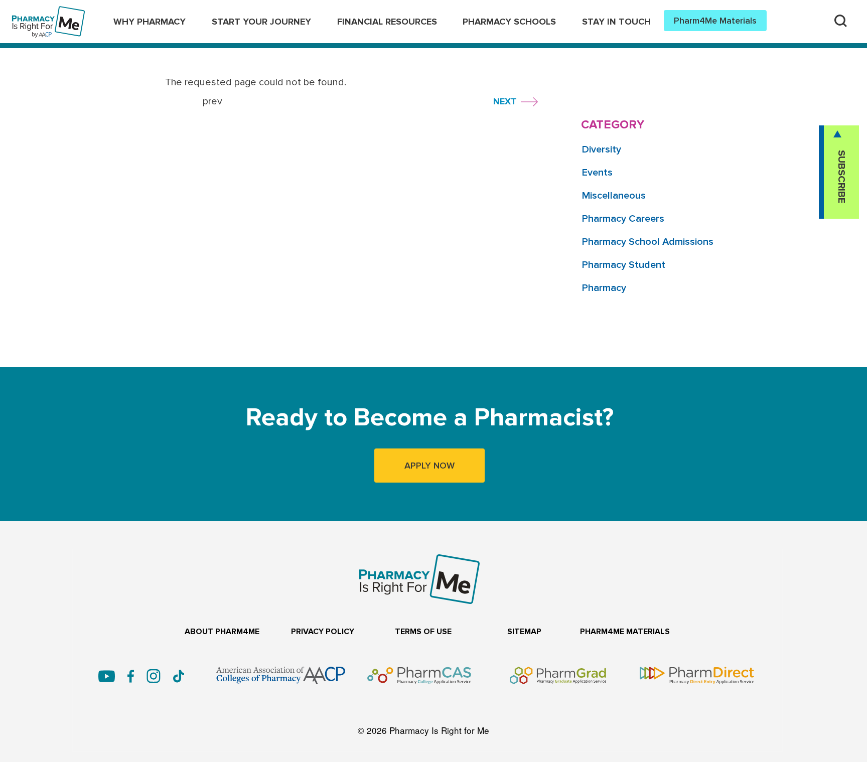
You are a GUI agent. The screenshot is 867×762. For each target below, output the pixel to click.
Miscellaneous (614, 196)
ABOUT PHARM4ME (222, 632)
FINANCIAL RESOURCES (387, 21)
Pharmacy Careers (623, 219)
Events (597, 173)
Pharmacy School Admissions (647, 242)
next (505, 101)
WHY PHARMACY (149, 21)
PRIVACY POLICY (322, 632)
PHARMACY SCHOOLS (509, 21)
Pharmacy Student (623, 265)
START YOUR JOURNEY (261, 21)
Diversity (601, 149)
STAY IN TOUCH (616, 21)
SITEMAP (524, 632)
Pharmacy (604, 288)
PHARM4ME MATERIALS (625, 632)
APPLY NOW (429, 465)
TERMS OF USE (423, 632)
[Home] (48, 13)
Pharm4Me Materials (715, 20)
